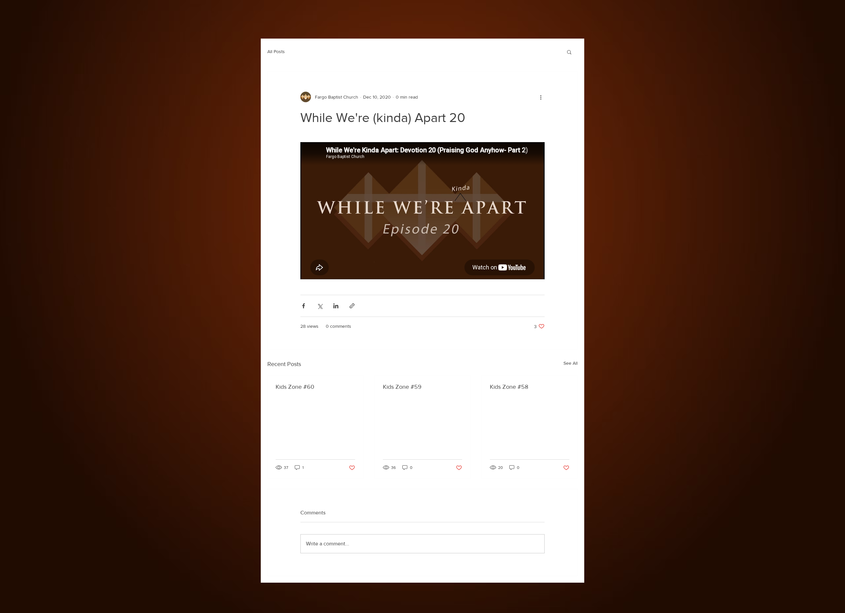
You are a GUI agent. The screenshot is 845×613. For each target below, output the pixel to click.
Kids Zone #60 (295, 386)
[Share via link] (352, 306)
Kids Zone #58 (509, 386)
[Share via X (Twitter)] (320, 306)
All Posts (276, 51)
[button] (569, 51)
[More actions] (541, 97)
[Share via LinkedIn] (336, 306)
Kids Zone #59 (402, 386)
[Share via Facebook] (303, 306)
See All (570, 363)
